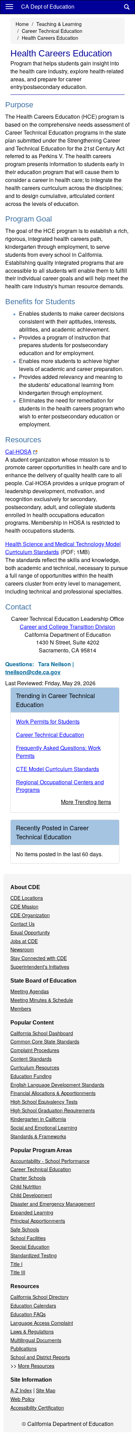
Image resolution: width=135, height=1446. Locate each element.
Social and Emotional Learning (43, 1127)
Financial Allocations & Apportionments (53, 1093)
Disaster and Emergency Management (52, 1203)
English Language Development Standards (57, 1084)
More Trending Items (86, 802)
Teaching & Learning (59, 23)
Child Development (31, 1195)
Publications (23, 1348)
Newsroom (22, 949)
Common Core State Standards (44, 1041)
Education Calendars (33, 1305)
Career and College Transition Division (67, 627)
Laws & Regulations (32, 1331)
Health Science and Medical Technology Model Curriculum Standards (63, 548)
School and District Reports (40, 1357)
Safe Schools (24, 1229)
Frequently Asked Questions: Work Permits (58, 752)
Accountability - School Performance (50, 1160)
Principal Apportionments (37, 1220)
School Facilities (28, 1238)
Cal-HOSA (18, 451)
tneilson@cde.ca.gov (33, 672)
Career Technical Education (52, 30)
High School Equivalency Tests (44, 1101)
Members (20, 1008)
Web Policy (22, 1398)
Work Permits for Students (48, 721)
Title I (16, 1263)
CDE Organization (30, 915)
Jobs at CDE (24, 941)
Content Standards (31, 1058)
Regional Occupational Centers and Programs (60, 786)
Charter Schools (28, 1177)
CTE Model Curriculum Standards (57, 769)
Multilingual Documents (35, 1340)
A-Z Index (21, 1390)
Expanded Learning (31, 1212)
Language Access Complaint (41, 1322)
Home (22, 23)
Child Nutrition (25, 1186)
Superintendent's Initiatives (39, 966)
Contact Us (22, 923)
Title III (17, 1272)
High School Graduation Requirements (52, 1110)
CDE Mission (24, 906)
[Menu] (9, 6)
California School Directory (39, 1296)
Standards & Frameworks (38, 1136)
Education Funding (31, 1076)
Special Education (30, 1246)
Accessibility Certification (37, 1407)
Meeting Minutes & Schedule (41, 999)
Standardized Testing (33, 1255)
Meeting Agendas (29, 991)
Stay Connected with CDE (38, 958)
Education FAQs (28, 1314)
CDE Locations (26, 897)
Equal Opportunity (30, 932)
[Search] (126, 7)
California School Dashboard (41, 1033)
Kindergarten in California (38, 1118)
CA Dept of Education (47, 6)
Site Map (45, 1390)
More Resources (36, 1365)
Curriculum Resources (34, 1067)
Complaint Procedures (34, 1050)
